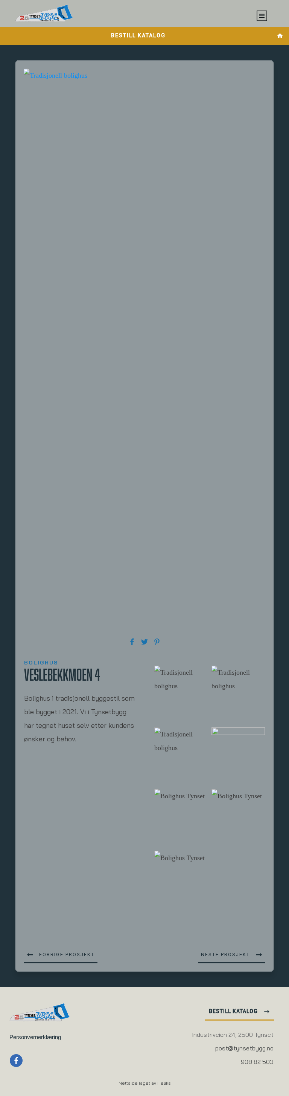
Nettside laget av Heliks (145, 1083)
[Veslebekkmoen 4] (144, 351)
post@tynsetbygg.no (244, 1049)
